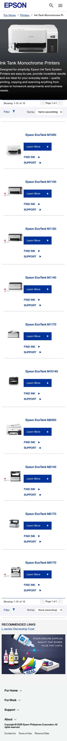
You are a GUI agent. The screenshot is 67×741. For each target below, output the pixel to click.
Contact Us (10, 733)
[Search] (51, 6)
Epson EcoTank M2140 (40, 467)
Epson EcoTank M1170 (40, 324)
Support (30, 162)
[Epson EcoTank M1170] (14, 337)
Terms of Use (25, 733)
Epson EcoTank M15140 (41, 371)
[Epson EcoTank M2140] (14, 480)
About (8, 719)
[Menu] (60, 6)
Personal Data (42, 733)
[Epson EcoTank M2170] (14, 527)
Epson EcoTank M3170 (40, 562)
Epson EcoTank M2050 (40, 420)
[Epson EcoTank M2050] (14, 433)
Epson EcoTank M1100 (40, 181)
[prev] (42, 103)
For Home (10, 15)
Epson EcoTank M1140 (40, 277)
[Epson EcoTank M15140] (14, 384)
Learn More (33, 146)
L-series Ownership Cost (18, 629)
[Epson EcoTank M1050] (14, 148)
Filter (7, 111)
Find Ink (29, 157)
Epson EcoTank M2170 (40, 514)
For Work (10, 700)
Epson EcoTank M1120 (40, 228)
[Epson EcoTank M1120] (14, 242)
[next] (60, 103)
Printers (24, 15)
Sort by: (31, 112)
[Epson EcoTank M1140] (14, 290)
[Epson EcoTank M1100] (14, 195)
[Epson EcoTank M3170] (14, 575)
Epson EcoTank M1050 (40, 135)
